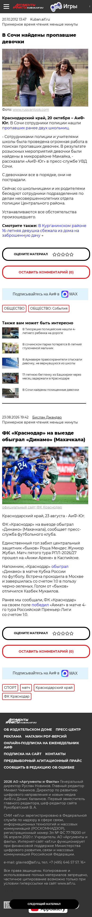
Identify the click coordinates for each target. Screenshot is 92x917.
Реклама (12, 736)
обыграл (59, 566)
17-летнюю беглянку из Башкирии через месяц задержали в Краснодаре (51, 376)
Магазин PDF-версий (46, 736)
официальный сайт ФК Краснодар (32, 507)
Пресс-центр (68, 729)
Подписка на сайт (23, 754)
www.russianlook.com (31, 109)
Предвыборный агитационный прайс (43, 761)
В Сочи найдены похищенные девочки (50, 390)
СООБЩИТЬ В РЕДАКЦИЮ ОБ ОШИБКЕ (39, 767)
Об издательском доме (28, 729)
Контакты (55, 754)
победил (40, 605)
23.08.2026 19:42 (15, 417)
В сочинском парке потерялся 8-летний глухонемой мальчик (52, 346)
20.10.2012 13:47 (14, 19)
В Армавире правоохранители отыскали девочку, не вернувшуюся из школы (52, 361)
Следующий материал (44, 904)
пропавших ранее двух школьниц (35, 128)
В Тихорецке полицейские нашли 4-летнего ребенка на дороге (49, 331)
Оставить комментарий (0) (46, 272)
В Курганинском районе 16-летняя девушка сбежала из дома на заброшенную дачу (44, 230)
